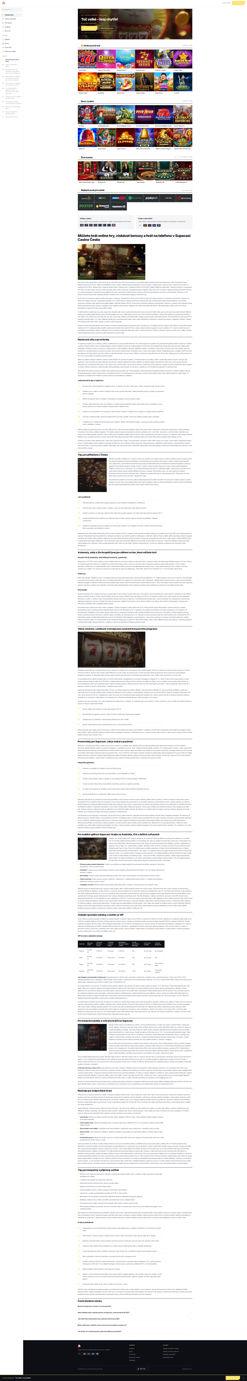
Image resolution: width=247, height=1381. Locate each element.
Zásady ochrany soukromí (171, 1351)
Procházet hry (107, 28)
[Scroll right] (180, 157)
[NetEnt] (102, 198)
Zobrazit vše (187, 45)
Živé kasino (8, 23)
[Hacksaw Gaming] (86, 206)
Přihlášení (226, 3)
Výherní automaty (10, 19)
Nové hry (8, 31)
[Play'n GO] (119, 198)
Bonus (7, 43)
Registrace (238, 3)
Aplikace (7, 39)
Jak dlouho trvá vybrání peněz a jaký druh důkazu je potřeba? (99, 1331)
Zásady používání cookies (171, 1348)
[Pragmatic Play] (86, 198)
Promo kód (8, 47)
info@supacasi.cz (187, 1369)
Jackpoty (8, 27)
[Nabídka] (243, 1378)
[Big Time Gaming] (184, 198)
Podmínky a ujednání (169, 1354)
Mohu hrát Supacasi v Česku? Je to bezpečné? (94, 1306)
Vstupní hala (9, 15)
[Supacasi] (3, 3)
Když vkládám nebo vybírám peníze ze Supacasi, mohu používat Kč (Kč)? (104, 1312)
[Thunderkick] (119, 206)
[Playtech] (151, 198)
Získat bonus (89, 28)
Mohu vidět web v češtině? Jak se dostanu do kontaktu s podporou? (102, 1325)
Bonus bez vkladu (10, 51)
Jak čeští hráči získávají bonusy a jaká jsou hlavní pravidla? (99, 1319)
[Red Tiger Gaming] (168, 198)
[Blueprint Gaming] (102, 206)
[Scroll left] (176, 157)
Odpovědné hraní (168, 1357)
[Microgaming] (135, 198)
